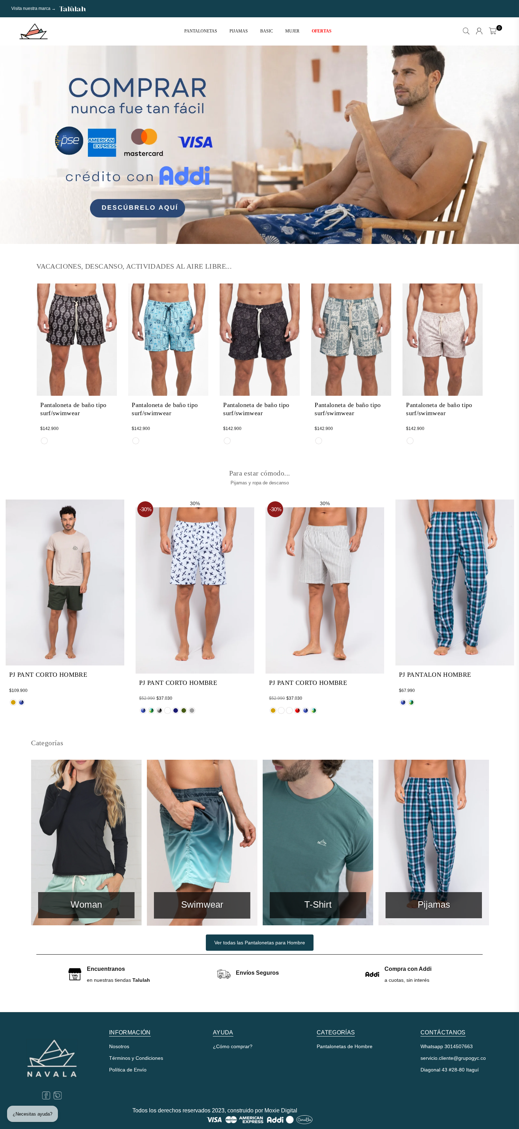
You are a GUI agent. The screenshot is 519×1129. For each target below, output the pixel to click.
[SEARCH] (466, 31)
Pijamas (238, 31)
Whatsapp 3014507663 (446, 1046)
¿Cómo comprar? (232, 1046)
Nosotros (119, 1046)
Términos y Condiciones (136, 1058)
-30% (145, 509)
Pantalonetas (200, 31)
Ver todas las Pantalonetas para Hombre (259, 942)
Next (501, 145)
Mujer (292, 31)
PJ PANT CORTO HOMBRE (48, 674)
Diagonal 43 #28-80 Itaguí (449, 1070)
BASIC (266, 31)
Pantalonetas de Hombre (344, 1046)
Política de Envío (128, 1070)
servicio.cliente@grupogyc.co (453, 1058)
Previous (18, 145)
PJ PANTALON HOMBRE (435, 674)
